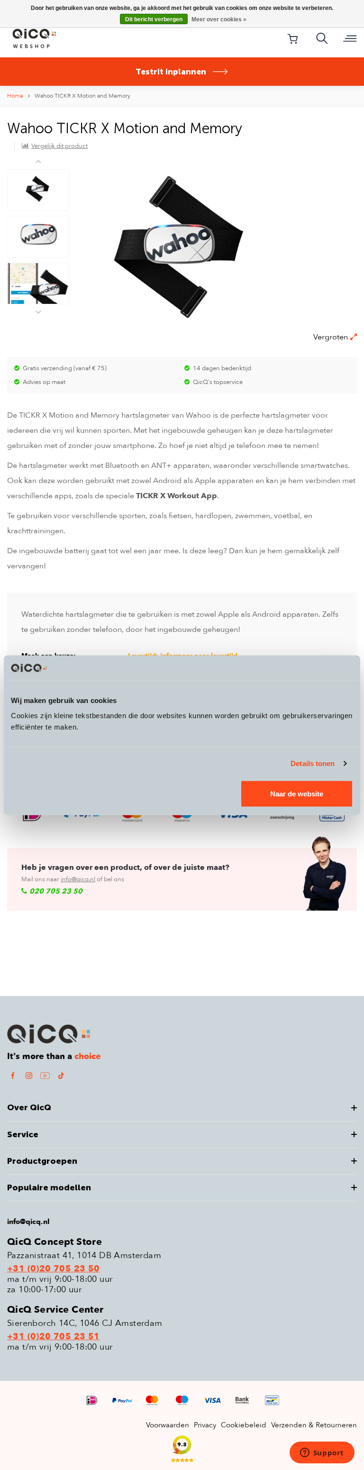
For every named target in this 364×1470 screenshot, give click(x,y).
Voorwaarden (167, 1425)
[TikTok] (61, 1075)
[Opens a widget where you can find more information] (322, 1453)
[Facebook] (12, 1075)
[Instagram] (29, 1075)
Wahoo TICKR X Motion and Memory (82, 96)
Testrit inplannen (171, 71)
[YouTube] (45, 1075)
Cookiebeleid (243, 1425)
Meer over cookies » (218, 19)
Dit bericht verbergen (153, 19)
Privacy (205, 1425)
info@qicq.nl (78, 879)
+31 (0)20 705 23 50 (53, 1269)
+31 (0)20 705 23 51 (53, 1337)
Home (15, 96)
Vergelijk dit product (59, 146)
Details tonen (313, 763)
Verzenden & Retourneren (314, 1425)
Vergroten (330, 337)
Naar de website (296, 793)
